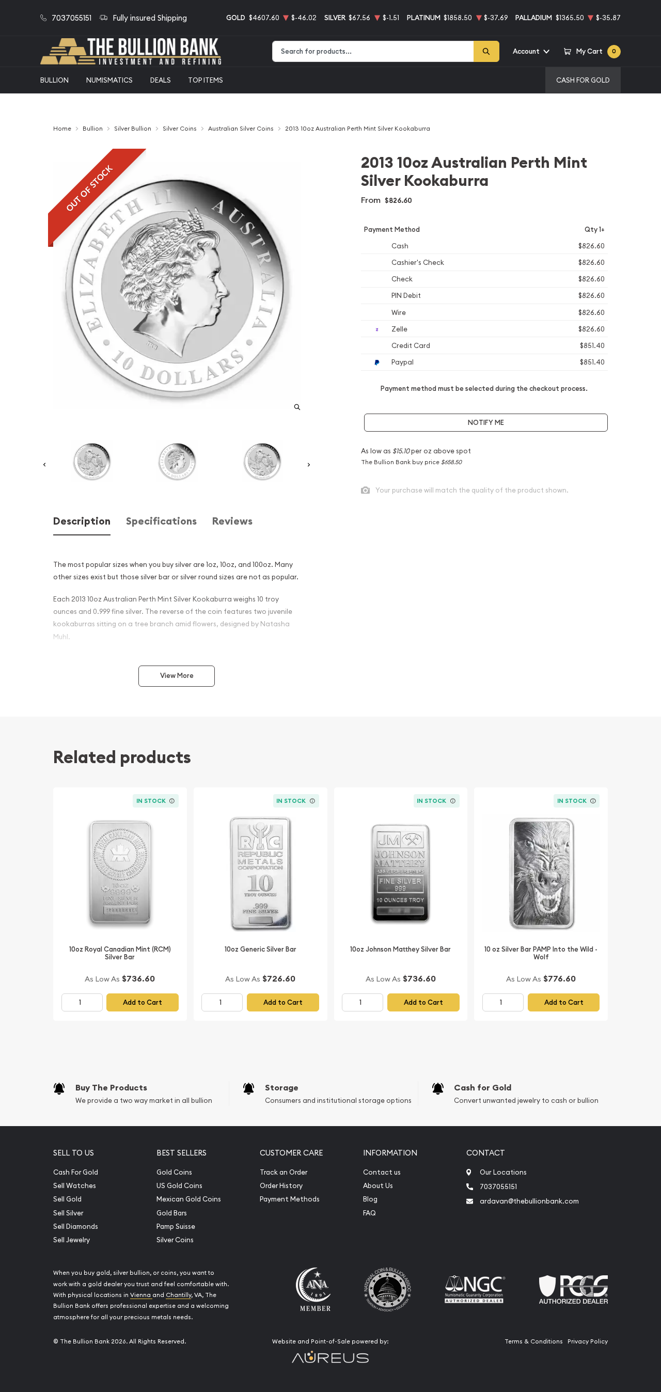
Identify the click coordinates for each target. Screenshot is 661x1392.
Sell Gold (67, 1199)
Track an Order (283, 1172)
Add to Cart (142, 1002)
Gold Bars (171, 1213)
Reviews (232, 521)
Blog (370, 1199)
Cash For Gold (583, 80)
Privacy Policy (588, 1341)
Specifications (161, 521)
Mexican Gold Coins (188, 1199)
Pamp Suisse (175, 1226)
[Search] (486, 51)
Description (82, 521)
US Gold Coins (179, 1185)
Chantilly (178, 1295)
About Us (378, 1185)
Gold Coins (174, 1172)
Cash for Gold (482, 1087)
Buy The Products (111, 1087)
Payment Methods (290, 1199)
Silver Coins (175, 1240)
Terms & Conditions (534, 1341)
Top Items (205, 80)
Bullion (54, 80)
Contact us (382, 1172)
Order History (281, 1185)
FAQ (369, 1213)
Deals (160, 80)
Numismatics (109, 80)
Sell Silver (68, 1213)
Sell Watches (74, 1185)
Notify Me (486, 422)
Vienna (141, 1295)
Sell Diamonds (75, 1226)
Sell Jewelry (71, 1240)
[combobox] (373, 51)
